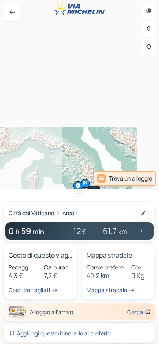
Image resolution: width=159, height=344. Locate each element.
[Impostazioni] (149, 28)
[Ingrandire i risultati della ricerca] (79, 193)
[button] (77, 185)
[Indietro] (12, 12)
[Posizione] (149, 46)
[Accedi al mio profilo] (149, 10)
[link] (125, 178)
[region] (79, 172)
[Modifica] (143, 213)
